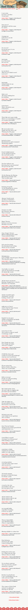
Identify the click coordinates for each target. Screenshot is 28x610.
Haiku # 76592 (5, 311)
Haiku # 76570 (5, 568)
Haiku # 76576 (5, 501)
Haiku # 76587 (5, 370)
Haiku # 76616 (5, 41)
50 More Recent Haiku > (14, 600)
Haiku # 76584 (5, 406)
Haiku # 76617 (5, 29)
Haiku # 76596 (5, 274)
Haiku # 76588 (5, 359)
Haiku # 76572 (5, 545)
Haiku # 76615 (5, 52)
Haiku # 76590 (5, 336)
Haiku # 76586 (5, 382)
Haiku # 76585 (5, 393)
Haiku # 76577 (5, 490)
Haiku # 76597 (5, 261)
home (2, 8)
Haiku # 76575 (5, 513)
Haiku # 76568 (5, 591)
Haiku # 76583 (5, 419)
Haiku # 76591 (5, 323)
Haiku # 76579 (5, 467)
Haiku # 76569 (5, 580)
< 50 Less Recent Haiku (14, 597)
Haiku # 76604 (5, 180)
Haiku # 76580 (5, 454)
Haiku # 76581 (5, 442)
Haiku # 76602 (5, 203)
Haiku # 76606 (5, 157)
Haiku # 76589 (5, 347)
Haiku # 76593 (5, 299)
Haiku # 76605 (5, 168)
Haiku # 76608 (5, 134)
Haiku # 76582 (5, 431)
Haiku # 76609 (5, 122)
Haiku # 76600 (5, 226)
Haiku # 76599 (5, 238)
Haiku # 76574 (5, 525)
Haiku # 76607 (5, 145)
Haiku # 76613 (5, 76)
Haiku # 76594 (5, 285)
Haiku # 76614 (5, 64)
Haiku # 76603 (5, 191)
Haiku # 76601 (5, 215)
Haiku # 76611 (5, 99)
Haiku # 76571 (5, 556)
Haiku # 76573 (5, 533)
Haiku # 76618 (5, 18)
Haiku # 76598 (5, 249)
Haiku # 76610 (5, 110)
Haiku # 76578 (5, 478)
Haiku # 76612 (5, 87)
